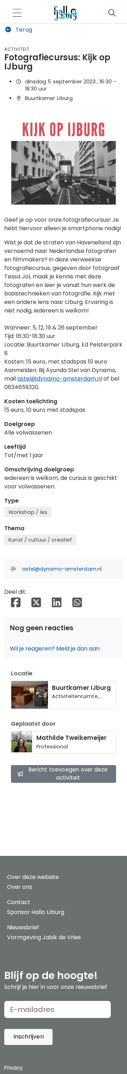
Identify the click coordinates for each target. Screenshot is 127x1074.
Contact (18, 902)
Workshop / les (27, 512)
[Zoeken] (112, 13)
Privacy (13, 1068)
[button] (28, 1037)
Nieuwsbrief (23, 927)
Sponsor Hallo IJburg (35, 912)
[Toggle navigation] (16, 13)
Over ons (19, 887)
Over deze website (33, 877)
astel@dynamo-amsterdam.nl (59, 379)
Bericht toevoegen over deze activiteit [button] (68, 773)
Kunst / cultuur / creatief (40, 539)
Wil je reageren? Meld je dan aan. (55, 648)
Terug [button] (23, 30)
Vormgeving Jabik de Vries (44, 937)
